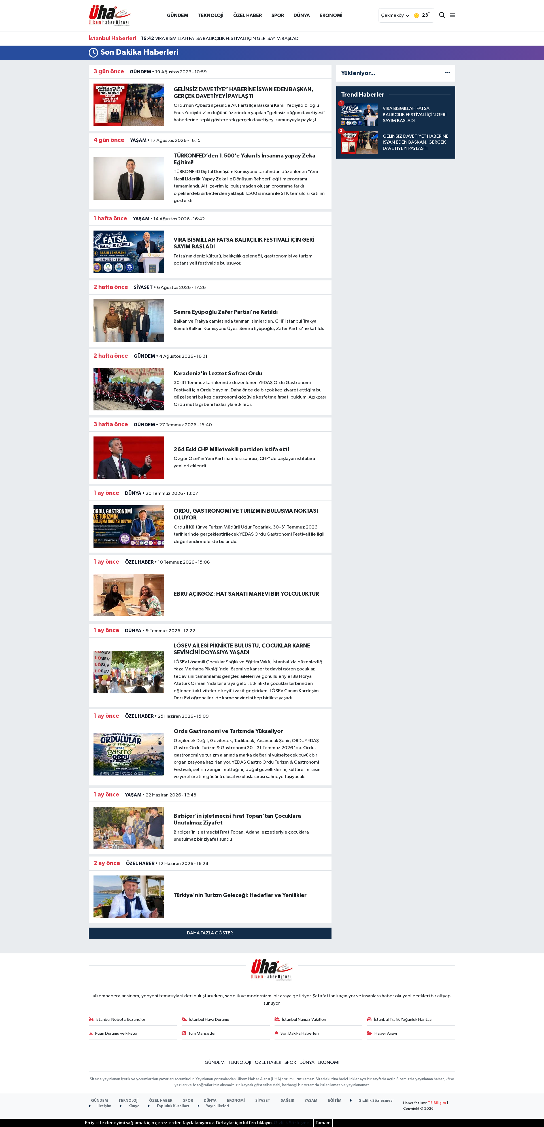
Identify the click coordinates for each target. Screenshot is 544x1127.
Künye (133, 1106)
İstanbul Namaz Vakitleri (304, 1019)
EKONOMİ (331, 15)
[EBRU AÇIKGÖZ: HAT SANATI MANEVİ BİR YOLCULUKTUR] (129, 595)
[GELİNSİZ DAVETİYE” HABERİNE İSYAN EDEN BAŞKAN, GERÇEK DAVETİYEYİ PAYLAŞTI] (129, 105)
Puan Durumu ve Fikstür (116, 1033)
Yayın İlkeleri (217, 1106)
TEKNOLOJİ (211, 15)
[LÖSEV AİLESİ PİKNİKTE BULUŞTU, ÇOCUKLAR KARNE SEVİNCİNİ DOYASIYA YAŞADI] (129, 672)
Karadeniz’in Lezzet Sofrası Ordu (218, 373)
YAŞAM (138, 140)
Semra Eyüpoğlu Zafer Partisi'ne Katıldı (226, 312)
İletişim (104, 1106)
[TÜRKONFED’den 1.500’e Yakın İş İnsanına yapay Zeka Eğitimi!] (129, 178)
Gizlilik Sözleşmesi (376, 1101)
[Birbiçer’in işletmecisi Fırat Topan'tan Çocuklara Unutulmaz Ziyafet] (129, 827)
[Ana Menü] (450, 16)
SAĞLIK (287, 1101)
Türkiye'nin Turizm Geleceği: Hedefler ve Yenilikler (240, 895)
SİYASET (143, 287)
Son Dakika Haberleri (299, 1033)
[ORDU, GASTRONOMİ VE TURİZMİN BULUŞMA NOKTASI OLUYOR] (129, 526)
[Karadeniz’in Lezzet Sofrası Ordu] (129, 389)
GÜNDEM (177, 15)
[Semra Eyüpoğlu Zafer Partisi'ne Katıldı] (129, 320)
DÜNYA (302, 15)
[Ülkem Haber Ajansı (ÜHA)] (110, 15)
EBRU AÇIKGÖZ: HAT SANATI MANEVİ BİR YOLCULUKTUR (246, 594)
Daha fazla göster (210, 933)
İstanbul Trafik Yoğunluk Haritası (403, 1019)
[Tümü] (447, 73)
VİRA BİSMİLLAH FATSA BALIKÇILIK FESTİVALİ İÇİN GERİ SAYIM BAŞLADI (220, 38)
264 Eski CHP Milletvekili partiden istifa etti (231, 449)
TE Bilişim (437, 1103)
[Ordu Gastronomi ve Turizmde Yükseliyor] (129, 754)
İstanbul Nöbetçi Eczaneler (120, 1019)
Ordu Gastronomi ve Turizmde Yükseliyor (228, 731)
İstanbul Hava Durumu (209, 1019)
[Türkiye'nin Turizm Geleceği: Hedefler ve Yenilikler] (129, 896)
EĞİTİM (334, 1101)
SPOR (277, 15)
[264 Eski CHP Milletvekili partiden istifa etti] (129, 457)
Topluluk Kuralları (172, 1106)
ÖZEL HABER (247, 15)
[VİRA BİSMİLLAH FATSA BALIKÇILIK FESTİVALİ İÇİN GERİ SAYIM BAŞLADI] (129, 251)
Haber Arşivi (386, 1033)
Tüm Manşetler (202, 1033)
